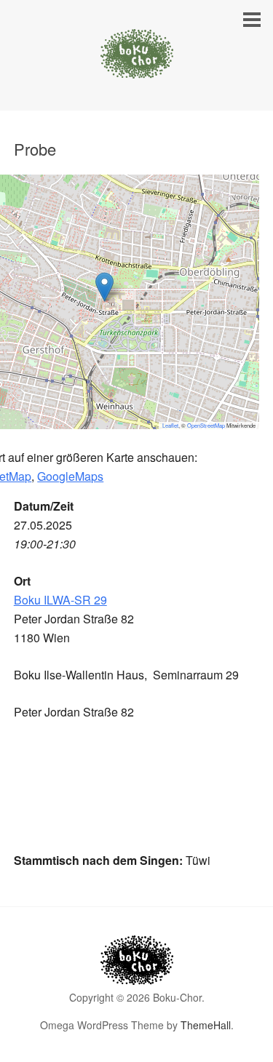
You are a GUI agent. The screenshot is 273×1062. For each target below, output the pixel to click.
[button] (104, 287)
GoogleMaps (70, 476)
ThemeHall (206, 1025)
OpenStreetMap (206, 425)
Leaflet (170, 425)
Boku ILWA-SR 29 (60, 599)
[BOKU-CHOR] (136, 65)
